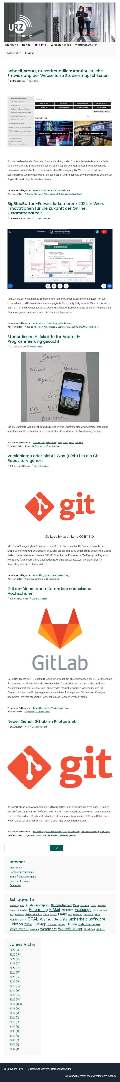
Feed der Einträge (19, 881)
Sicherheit (78, 919)
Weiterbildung (70, 929)
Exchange (83, 909)
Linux (62, 914)
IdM (11, 914)
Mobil (65, 442)
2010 (12, 1022)
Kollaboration (33, 914)
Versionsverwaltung (60, 575)
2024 (12, 959)
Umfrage (61, 925)
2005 (12, 1044)
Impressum (16, 867)
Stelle (71, 442)
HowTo (38, 835)
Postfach (46, 919)
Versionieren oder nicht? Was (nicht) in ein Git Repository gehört (53, 458)
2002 (12, 1049)
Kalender (19, 914)
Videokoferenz (65, 323)
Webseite (65, 190)
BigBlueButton (39, 323)
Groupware (103, 910)
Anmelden (15, 885)
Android (36, 442)
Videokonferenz (89, 924)
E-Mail (54, 909)
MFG (70, 915)
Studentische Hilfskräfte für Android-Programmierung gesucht (44, 339)
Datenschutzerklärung (22, 872)
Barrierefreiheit (61, 905)
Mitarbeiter (88, 914)
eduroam (67, 910)
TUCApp (79, 442)
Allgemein (38, 194)
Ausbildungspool (37, 905)
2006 (12, 1040)
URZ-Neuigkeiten (63, 194)
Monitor (14, 919)
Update (72, 924)
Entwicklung (46, 190)
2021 (12, 972)
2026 (12, 949)
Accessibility (14, 906)
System (69, 327)
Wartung (34, 929)
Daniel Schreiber (42, 218)
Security (60, 919)
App (43, 442)
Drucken (24, 910)
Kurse (46, 914)
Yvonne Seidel (36, 347)
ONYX (23, 919)
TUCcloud (52, 924)
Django (36, 190)
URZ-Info (78, 327)
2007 (12, 1035)
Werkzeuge (105, 831)
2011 (12, 1017)
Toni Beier (33, 81)
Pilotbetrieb (56, 831)
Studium (56, 190)
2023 (12, 963)
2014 (12, 1004)
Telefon (16, 924)
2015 (12, 999)
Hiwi (60, 442)
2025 (12, 954)
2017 (12, 990)
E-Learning (60, 327)
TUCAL (28, 924)
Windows (89, 929)
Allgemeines (49, 194)
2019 (12, 981)
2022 (12, 968)
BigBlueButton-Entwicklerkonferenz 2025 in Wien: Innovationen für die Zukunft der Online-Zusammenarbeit (56, 208)
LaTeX (53, 914)
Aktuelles (29, 194)
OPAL (33, 919)
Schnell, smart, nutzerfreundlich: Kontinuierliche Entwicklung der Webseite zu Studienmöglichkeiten (58, 73)
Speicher (46, 835)
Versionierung (74, 831)
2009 (12, 1026)
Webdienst (77, 194)
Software (39, 446)
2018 (12, 986)
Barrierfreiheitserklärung (23, 876)
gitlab (47, 575)
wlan (100, 928)
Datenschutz (14, 910)
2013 (12, 1008)
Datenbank (102, 906)
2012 (12, 1013)
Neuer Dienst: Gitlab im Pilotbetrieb (42, 721)
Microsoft (77, 914)
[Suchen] (56, 848)
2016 (12, 995)
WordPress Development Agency (98, 1075)
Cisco (93, 905)
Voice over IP (19, 929)
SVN (64, 831)
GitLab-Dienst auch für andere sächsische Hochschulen (49, 591)
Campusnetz (81, 905)
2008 (12, 1031)
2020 (12, 977)
